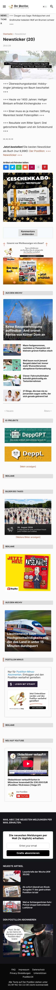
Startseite (8, 30)
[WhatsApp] (19, 162)
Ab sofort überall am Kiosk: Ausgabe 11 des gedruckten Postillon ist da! (37, 885)
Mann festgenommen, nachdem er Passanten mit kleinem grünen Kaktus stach (38, 344)
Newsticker (20, 30)
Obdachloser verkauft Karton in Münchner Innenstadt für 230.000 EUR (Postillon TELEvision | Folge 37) (28, 778)
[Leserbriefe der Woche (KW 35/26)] (12, 872)
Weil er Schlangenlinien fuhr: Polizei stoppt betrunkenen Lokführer (37, 900)
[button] (4, 6)
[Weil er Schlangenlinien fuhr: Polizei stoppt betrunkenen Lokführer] (12, 902)
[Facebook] (6, 162)
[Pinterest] (45, 162)
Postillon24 (28, 972)
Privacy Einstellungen (20, 969)
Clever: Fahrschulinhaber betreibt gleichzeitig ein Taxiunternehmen (36, 374)
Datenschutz (38, 965)
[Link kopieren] (32, 162)
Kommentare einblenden (28, 228)
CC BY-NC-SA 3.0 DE (18, 980)
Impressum (24, 965)
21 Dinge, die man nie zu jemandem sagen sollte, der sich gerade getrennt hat (37, 389)
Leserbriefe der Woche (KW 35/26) (36, 868)
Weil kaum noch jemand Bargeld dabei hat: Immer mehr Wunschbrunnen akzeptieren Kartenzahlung (37, 360)
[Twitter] (12, 162)
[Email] (25, 162)
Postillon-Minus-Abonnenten (21, 669)
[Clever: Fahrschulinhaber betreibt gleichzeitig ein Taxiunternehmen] (12, 376)
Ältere (47, 406)
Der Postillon (29, 977)
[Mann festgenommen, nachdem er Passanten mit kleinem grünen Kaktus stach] (12, 345)
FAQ (13, 965)
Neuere (9, 406)
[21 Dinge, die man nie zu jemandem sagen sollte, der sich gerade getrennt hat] (12, 391)
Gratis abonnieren (28, 848)
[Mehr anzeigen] (38, 162)
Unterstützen (40, 969)
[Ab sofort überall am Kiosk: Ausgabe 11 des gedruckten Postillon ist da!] (12, 887)
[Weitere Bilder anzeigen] (28, 533)
